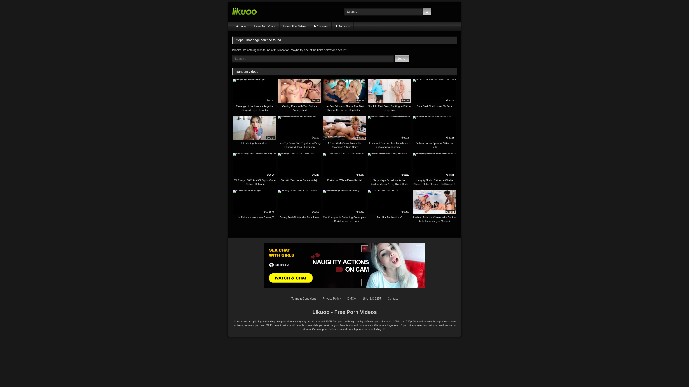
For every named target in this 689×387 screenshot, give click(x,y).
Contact (393, 298)
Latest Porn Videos (265, 26)
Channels (322, 26)
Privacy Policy (332, 298)
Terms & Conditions (303, 298)
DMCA (351, 298)
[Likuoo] (244, 12)
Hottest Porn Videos (294, 26)
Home (243, 26)
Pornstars (344, 26)
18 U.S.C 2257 (371, 298)
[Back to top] (678, 376)
